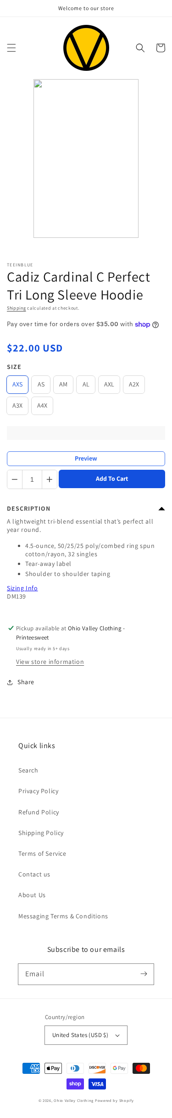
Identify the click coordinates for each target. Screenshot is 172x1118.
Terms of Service (42, 853)
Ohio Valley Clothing (74, 1100)
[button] (11, 48)
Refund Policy (38, 812)
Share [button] (25, 682)
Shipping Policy (41, 833)
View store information (50, 661)
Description (28, 508)
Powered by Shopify (114, 1100)
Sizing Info (22, 588)
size (14, 367)
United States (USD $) (80, 1035)
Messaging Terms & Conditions (63, 916)
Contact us (34, 874)
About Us (32, 895)
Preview (86, 458)
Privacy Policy (38, 791)
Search (28, 770)
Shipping (16, 308)
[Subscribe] (143, 974)
